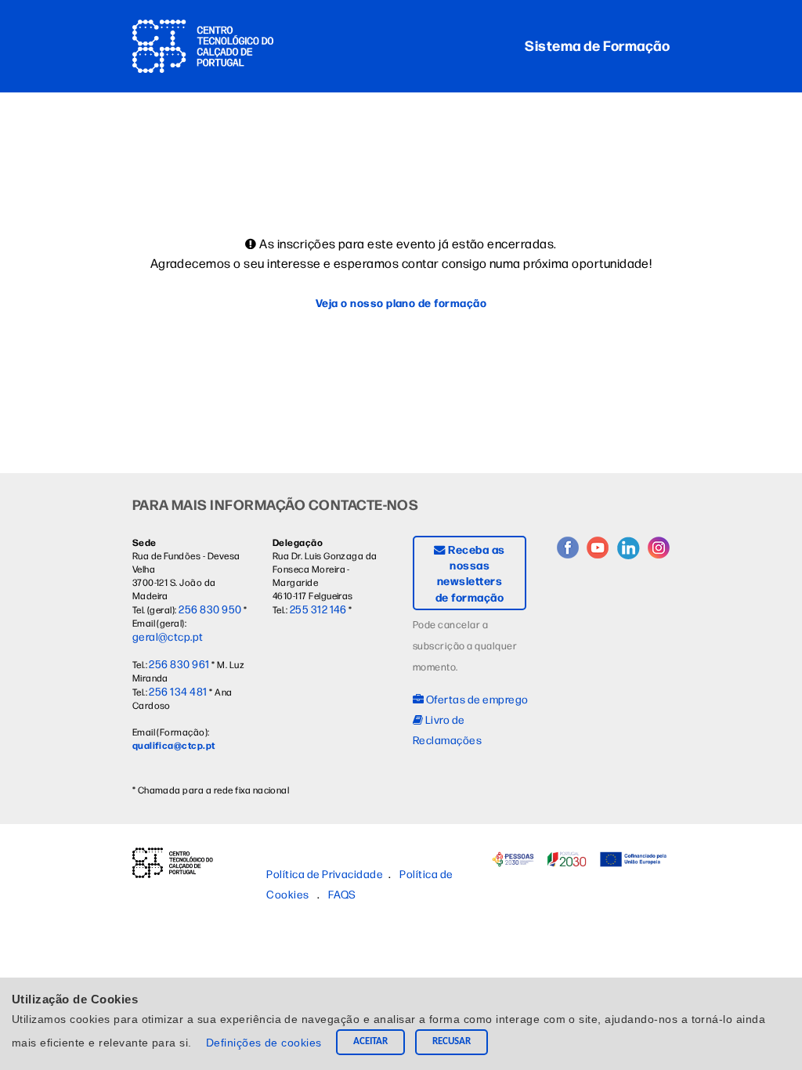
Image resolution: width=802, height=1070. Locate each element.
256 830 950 (210, 609)
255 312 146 (318, 609)
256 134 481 (178, 691)
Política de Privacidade (324, 873)
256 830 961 (179, 663)
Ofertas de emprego (476, 699)
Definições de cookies (266, 1042)
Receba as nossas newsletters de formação (470, 572)
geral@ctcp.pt (168, 636)
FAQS (342, 894)
